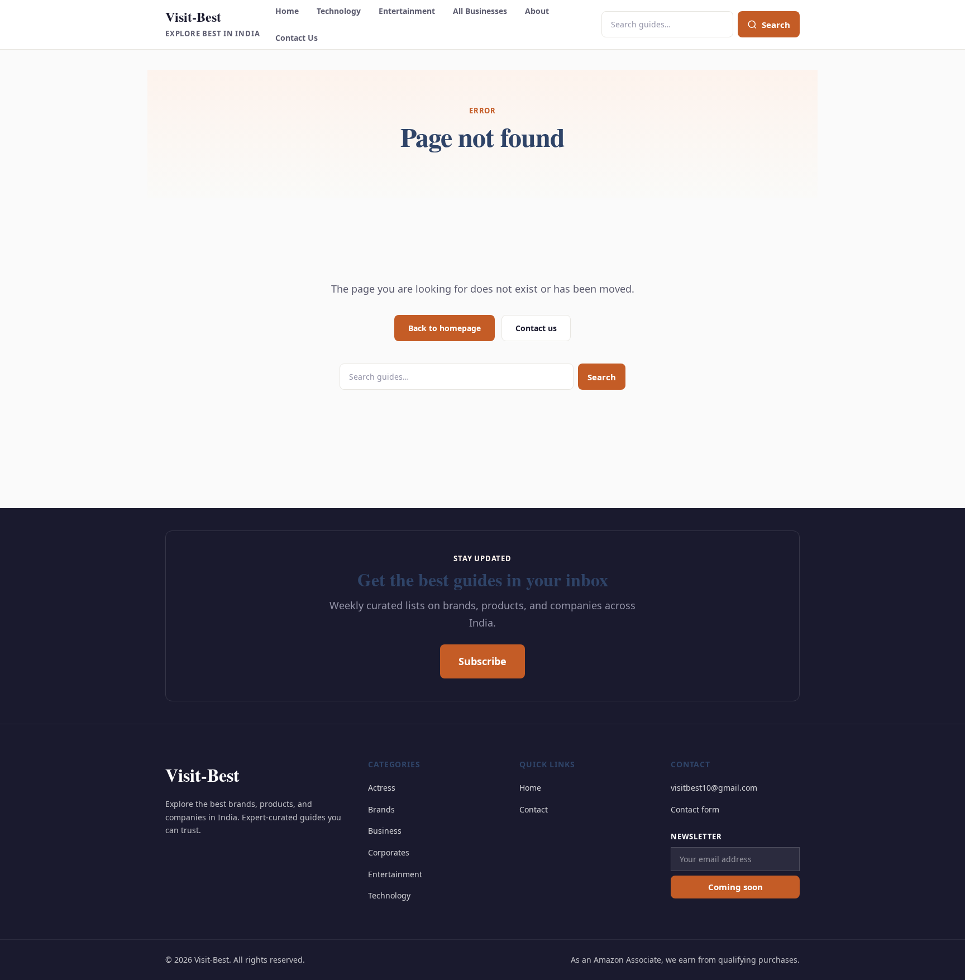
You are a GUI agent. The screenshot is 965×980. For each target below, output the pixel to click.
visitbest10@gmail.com (714, 787)
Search (601, 377)
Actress (381, 787)
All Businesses (480, 11)
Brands (381, 809)
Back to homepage (444, 328)
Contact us (536, 328)
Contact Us (296, 37)
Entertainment (407, 11)
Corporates (388, 852)
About (537, 11)
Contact (533, 809)
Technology (339, 11)
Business (385, 830)
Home (287, 11)
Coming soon (735, 886)
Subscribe (482, 661)
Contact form (695, 809)
